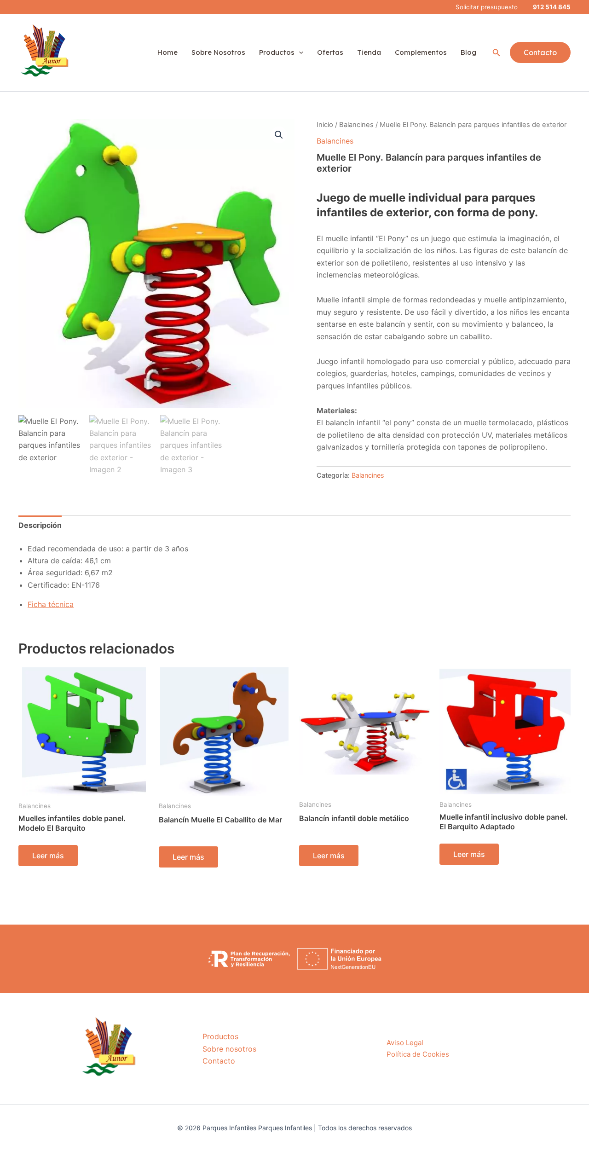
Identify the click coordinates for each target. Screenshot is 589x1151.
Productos (276, 52)
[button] (496, 52)
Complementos (421, 52)
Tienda (369, 52)
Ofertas (330, 52)
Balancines (356, 125)
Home (167, 52)
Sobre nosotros (229, 1048)
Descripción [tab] (40, 525)
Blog (468, 52)
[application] (298, 52)
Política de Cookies (418, 1054)
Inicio (325, 125)
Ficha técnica (51, 604)
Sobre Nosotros (218, 52)
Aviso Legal (405, 1042)
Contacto (218, 1060)
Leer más (48, 855)
